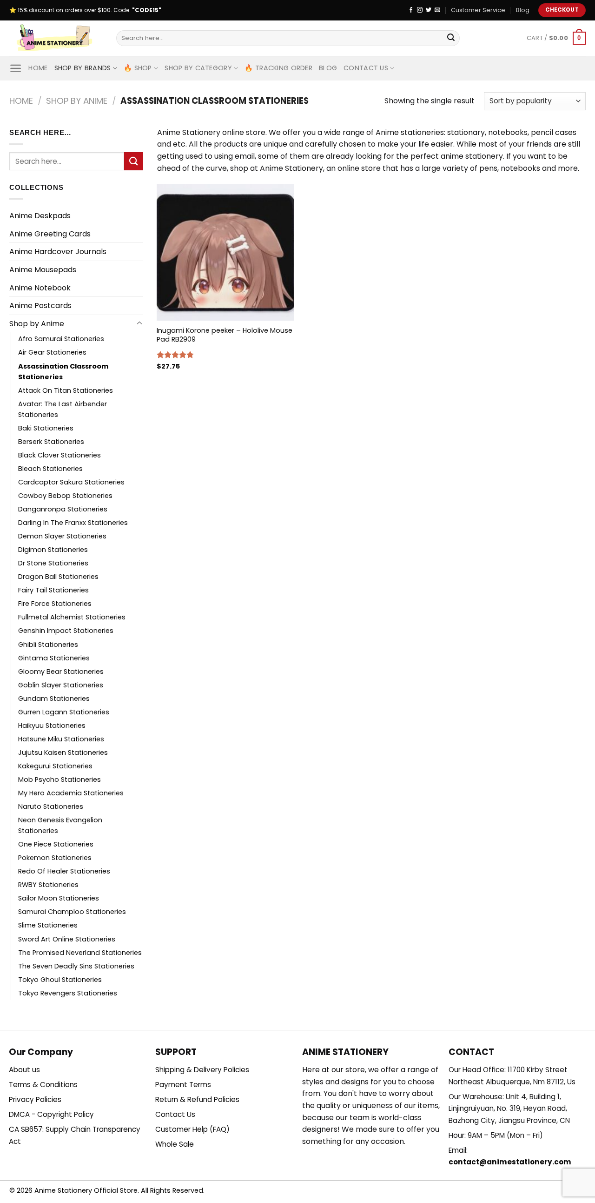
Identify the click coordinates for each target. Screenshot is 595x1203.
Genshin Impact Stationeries (65, 630)
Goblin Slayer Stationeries (60, 685)
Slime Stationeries (48, 925)
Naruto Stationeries (50, 806)
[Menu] (15, 68)
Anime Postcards (40, 305)
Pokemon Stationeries (55, 857)
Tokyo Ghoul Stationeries (60, 979)
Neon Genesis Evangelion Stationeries (60, 825)
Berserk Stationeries (51, 441)
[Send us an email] (437, 10)
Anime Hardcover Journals (57, 251)
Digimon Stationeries (53, 549)
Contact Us (366, 68)
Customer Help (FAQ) (192, 1129)
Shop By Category (198, 68)
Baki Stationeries (45, 428)
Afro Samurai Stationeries (61, 338)
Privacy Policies (35, 1099)
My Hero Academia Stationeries (71, 793)
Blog (522, 10)
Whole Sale (174, 1144)
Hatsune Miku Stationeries (61, 739)
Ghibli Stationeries (48, 644)
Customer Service (478, 10)
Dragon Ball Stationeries (58, 576)
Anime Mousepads (42, 269)
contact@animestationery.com (510, 1162)
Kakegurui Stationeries (55, 766)
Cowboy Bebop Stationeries (65, 495)
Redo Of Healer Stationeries (64, 871)
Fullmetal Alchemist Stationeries (72, 617)
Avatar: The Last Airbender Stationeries (62, 409)
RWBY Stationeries (48, 884)
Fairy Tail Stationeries (53, 590)
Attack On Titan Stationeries (65, 390)
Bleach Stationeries (50, 468)
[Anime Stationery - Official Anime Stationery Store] (55, 38)
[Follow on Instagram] (420, 10)
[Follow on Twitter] (428, 10)
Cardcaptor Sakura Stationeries (71, 482)
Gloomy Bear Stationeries (61, 671)
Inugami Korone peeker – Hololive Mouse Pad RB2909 (224, 334)
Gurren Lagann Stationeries (63, 712)
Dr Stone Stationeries (53, 563)
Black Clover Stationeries (59, 455)
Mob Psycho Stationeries (59, 779)
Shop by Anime (76, 101)
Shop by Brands (82, 68)
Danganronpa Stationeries (62, 509)
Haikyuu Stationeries (52, 725)
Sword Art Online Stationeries (66, 939)
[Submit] (451, 38)
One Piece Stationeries (55, 844)
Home (37, 68)
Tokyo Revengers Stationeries (67, 993)
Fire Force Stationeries (55, 603)
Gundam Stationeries (54, 698)
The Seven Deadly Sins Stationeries (76, 966)
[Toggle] (139, 323)
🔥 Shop (138, 68)
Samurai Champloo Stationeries (72, 911)
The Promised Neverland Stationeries (80, 952)
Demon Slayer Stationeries (62, 536)
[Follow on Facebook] (411, 10)
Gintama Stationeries (54, 658)
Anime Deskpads (40, 215)
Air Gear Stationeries (52, 352)
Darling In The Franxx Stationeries (73, 522)
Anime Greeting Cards (50, 234)
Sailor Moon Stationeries (58, 898)
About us (24, 1070)
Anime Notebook (40, 287)
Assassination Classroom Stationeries (63, 372)
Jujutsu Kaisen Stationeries (63, 752)
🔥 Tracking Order (278, 68)
